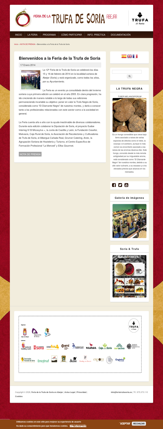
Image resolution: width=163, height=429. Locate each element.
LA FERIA (32, 34)
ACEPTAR (125, 423)
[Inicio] (81, 27)
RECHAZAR (139, 423)
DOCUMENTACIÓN (121, 34)
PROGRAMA (49, 34)
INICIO (18, 34)
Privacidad (81, 392)
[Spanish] (124, 57)
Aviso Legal (69, 392)
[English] (129, 57)
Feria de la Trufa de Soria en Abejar (47, 392)
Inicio (16, 44)
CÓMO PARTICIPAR (71, 34)
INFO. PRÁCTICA (96, 34)
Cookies (19, 396)
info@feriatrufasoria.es (121, 392)
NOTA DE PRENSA (27, 44)
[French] (135, 57)
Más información (78, 426)
